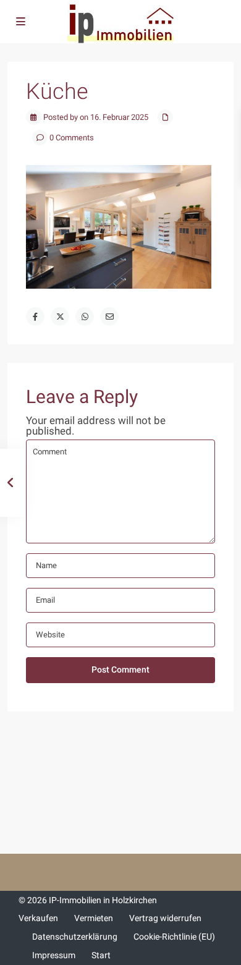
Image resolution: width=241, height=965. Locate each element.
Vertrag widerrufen (165, 918)
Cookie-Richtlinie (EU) (174, 937)
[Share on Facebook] (35, 316)
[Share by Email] (109, 316)
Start (101, 955)
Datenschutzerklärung (74, 937)
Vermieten (93, 918)
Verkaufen (38, 918)
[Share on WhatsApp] (84, 316)
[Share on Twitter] (60, 316)
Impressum (53, 955)
